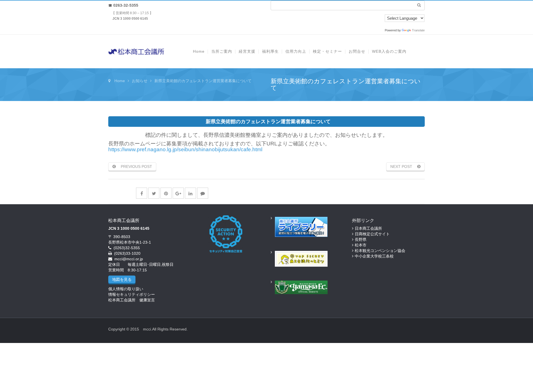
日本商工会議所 (368, 228)
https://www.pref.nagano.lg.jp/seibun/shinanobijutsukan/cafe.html (185, 149)
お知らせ (139, 81)
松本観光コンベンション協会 (380, 250)
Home (119, 81)
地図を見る (122, 279)
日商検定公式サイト (372, 234)
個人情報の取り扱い (125, 289)
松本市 (360, 245)
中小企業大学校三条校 (374, 256)
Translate (418, 30)
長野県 (360, 239)
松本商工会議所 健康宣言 (131, 300)
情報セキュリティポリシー (131, 294)
